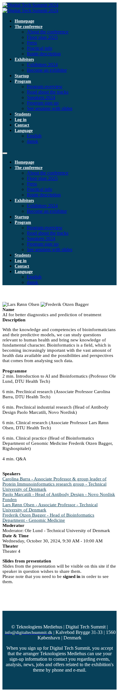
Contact (22, 125)
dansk (32, 141)
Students (23, 114)
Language (24, 130)
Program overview (45, 86)
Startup (22, 76)
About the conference (47, 31)
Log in (21, 119)
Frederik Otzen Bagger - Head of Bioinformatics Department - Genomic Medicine (48, 518)
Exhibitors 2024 (42, 64)
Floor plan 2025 (42, 37)
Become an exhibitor (47, 70)
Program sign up (43, 103)
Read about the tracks (47, 92)
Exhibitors (24, 59)
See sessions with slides (49, 108)
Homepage (24, 21)
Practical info (39, 48)
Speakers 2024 (41, 97)
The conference (28, 26)
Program (23, 81)
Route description (44, 53)
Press (32, 42)
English (34, 135)
